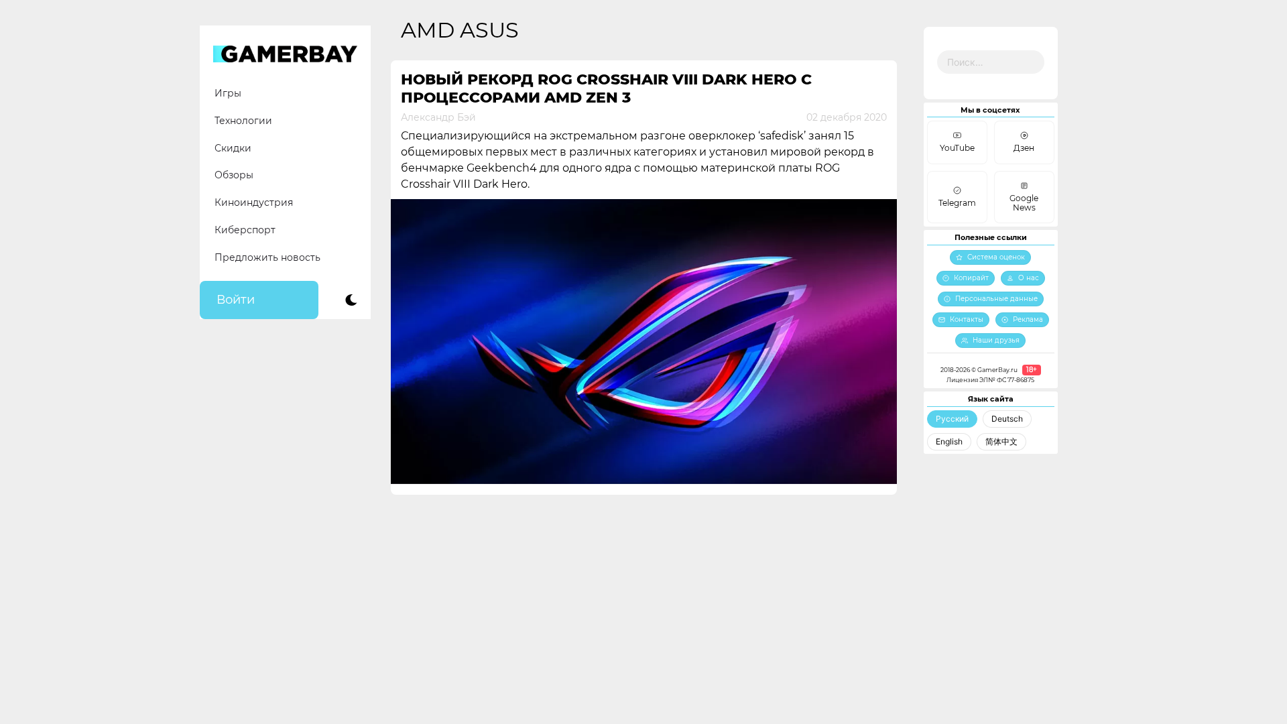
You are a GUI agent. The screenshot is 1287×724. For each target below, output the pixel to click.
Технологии (243, 121)
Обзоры (233, 175)
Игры (227, 93)
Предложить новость (267, 257)
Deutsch (1007, 419)
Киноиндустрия (253, 202)
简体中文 (1001, 441)
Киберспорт (244, 230)
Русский (952, 419)
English (949, 441)
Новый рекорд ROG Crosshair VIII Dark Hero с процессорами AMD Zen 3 (606, 88)
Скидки (232, 148)
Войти (236, 299)
